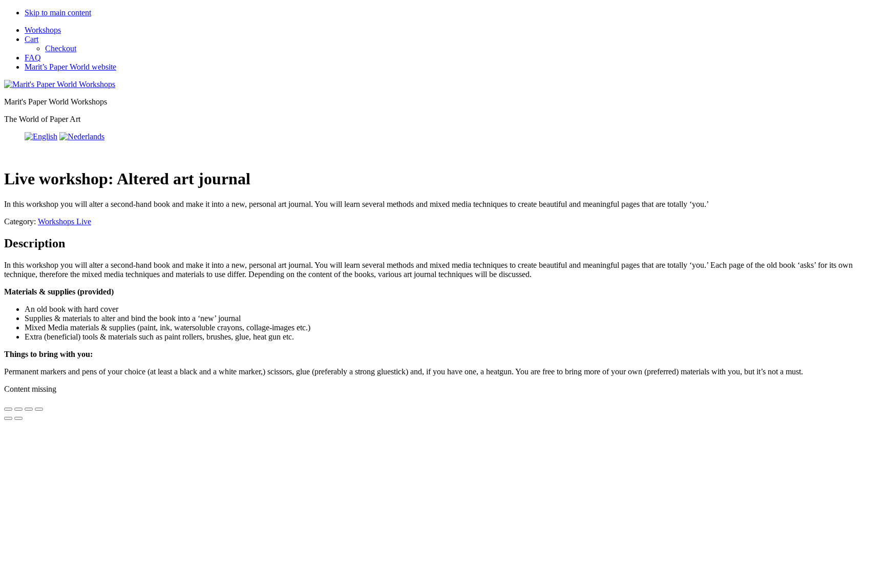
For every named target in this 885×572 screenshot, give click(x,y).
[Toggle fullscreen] (18, 409)
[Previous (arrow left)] (8, 418)
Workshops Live (64, 221)
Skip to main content (58, 12)
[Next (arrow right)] (18, 418)
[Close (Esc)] (39, 409)
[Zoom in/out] (8, 409)
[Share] (29, 409)
